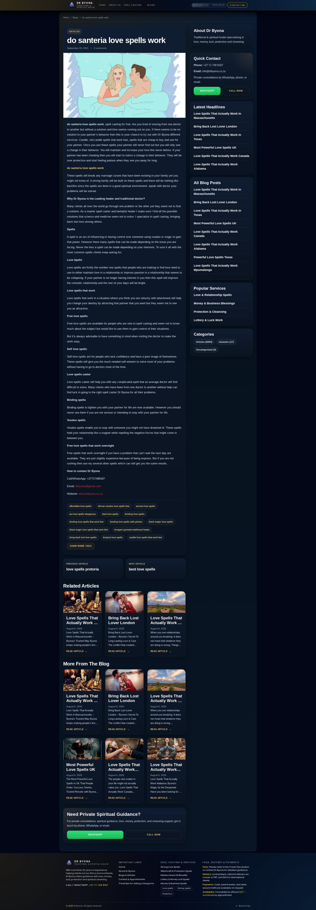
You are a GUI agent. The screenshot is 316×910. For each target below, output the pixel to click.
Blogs (151, 5)
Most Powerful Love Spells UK (80, 767)
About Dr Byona (127, 871)
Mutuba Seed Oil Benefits (174, 875)
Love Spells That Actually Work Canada (124, 769)
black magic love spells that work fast (88, 529)
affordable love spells (80, 506)
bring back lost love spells (82, 537)
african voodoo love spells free (113, 506)
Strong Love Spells (170, 867)
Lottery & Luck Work (208, 320)
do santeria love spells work (85, 168)
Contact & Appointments (132, 879)
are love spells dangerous (82, 514)
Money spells (184, 888)
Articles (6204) (204, 342)
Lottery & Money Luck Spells (175, 879)
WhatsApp (95, 834)
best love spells (110, 514)
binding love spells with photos (126, 522)
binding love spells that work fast (86, 522)
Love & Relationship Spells (213, 295)
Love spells (167, 888)
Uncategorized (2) (206, 349)
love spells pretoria (82, 569)
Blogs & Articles (127, 875)
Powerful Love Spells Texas (213, 257)
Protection (167, 893)
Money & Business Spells (174, 883)
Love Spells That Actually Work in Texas (166, 623)
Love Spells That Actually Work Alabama (166, 769)
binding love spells (135, 514)
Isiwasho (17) (226, 342)
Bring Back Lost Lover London (123, 620)
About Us (115, 5)
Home (102, 5)
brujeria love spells (113, 537)
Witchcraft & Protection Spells (176, 871)
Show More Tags (81, 546)
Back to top (244, 905)
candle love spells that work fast (145, 537)
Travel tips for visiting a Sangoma (136, 883)
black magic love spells (161, 522)
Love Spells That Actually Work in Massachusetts (82, 623)
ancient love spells (145, 506)
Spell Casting (133, 5)
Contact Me (237, 5)
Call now (153, 834)
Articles (74, 31)
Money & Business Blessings (214, 303)
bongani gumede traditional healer (132, 529)
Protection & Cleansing (210, 311)
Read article (75, 651)
